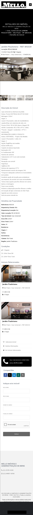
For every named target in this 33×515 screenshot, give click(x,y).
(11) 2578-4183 (16, 363)
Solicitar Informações (11, 346)
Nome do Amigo (7, 405)
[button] (31, 75)
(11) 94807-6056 (8, 473)
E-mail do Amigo (7, 413)
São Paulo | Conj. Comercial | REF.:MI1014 (17, 325)
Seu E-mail (6, 396)
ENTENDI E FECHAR (17, 512)
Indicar (16, 434)
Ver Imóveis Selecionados (13, 350)
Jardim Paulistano (9, 284)
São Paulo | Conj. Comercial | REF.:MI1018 (17, 288)
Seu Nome (6, 387)
